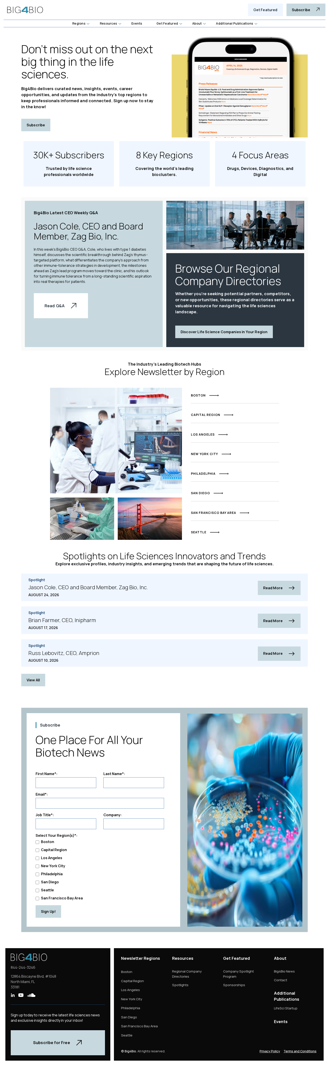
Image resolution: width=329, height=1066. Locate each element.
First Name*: (47, 773)
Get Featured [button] (167, 23)
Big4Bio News (284, 971)
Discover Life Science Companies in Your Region (224, 331)
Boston (47, 841)
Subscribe (36, 125)
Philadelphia (52, 873)
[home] (25, 9)
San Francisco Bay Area (62, 898)
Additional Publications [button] (234, 23)
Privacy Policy (270, 1051)
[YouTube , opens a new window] (21, 995)
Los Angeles (51, 857)
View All (33, 680)
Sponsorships (234, 985)
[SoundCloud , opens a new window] (31, 995)
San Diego (50, 882)
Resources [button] (108, 23)
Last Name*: (114, 773)
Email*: (42, 794)
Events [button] (136, 23)
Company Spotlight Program (238, 974)
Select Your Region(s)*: (56, 835)
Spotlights (180, 985)
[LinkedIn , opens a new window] (13, 995)
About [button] (197, 23)
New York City (53, 865)
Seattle (47, 890)
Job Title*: (45, 814)
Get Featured (265, 9)
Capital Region (54, 849)
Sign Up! (48, 911)
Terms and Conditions (300, 1051)
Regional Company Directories (187, 974)
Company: (112, 814)
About (280, 958)
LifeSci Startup (285, 1008)
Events (281, 1021)
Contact (280, 980)
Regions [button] (78, 23)
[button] (81, 23)
